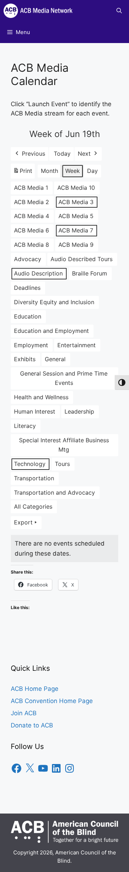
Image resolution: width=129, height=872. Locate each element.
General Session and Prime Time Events (64, 378)
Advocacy (27, 259)
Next (84, 153)
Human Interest (34, 411)
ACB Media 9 (76, 244)
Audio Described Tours (82, 259)
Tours (62, 463)
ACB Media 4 (31, 216)
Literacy (25, 425)
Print (22, 173)
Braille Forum (89, 273)
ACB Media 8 (31, 244)
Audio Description (38, 273)
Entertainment (76, 345)
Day (92, 170)
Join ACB (24, 713)
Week (72, 170)
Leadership (79, 411)
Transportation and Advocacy (54, 492)
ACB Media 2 (31, 202)
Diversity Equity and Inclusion (54, 302)
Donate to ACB (32, 725)
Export (23, 522)
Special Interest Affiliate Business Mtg (64, 445)
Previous (33, 153)
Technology (30, 463)
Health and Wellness (41, 397)
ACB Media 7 (75, 230)
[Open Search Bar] (119, 11)
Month (49, 170)
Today (62, 153)
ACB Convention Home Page (52, 700)
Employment (31, 345)
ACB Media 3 (76, 202)
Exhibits (24, 359)
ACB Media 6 (31, 230)
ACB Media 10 (76, 187)
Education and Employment (51, 330)
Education (27, 316)
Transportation (34, 478)
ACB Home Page (34, 688)
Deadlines (27, 287)
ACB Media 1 (31, 187)
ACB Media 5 (76, 216)
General (55, 359)
